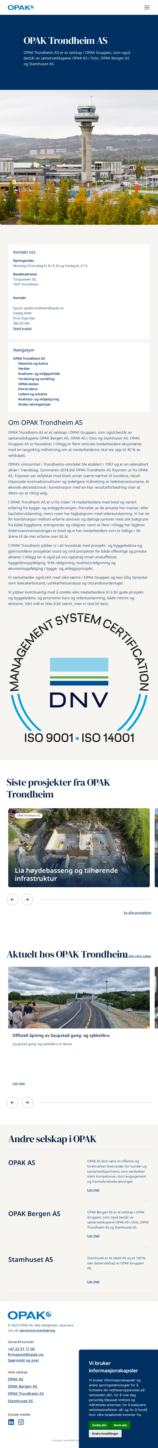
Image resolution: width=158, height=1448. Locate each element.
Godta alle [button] (99, 1425)
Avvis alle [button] (120, 1425)
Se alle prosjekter (137, 912)
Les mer (19, 1083)
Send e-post (22, 328)
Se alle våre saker (137, 956)
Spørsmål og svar (23, 1360)
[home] (21, 7)
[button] (146, 7)
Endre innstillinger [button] (105, 1433)
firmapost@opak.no (26, 1354)
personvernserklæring (37, 1330)
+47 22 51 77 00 (21, 1348)
